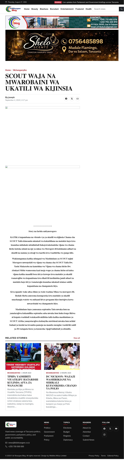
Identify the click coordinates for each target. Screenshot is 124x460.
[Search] (121, 9)
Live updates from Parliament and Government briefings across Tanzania (91, 2)
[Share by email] (77, 98)
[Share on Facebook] (66, 98)
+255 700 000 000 (16, 446)
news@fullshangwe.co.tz (19, 443)
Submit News (88, 440)
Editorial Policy (113, 456)
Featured (79, 9)
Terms (103, 456)
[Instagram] (104, 434)
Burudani (54, 9)
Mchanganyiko (20, 70)
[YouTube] (116, 428)
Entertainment (67, 9)
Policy (46, 440)
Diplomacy (68, 440)
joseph (11, 97)
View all (77, 338)
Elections (67, 428)
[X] (110, 428)
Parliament (48, 436)
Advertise (87, 432)
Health (89, 9)
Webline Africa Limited (57, 456)
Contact (86, 436)
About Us (87, 428)
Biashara (44, 9)
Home (27, 9)
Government (49, 432)
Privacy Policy (94, 456)
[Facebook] (104, 428)
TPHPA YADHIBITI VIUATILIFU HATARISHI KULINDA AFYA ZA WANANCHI (22, 381)
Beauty (34, 9)
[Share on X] (72, 98)
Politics (47, 428)
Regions (67, 436)
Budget (66, 432)
